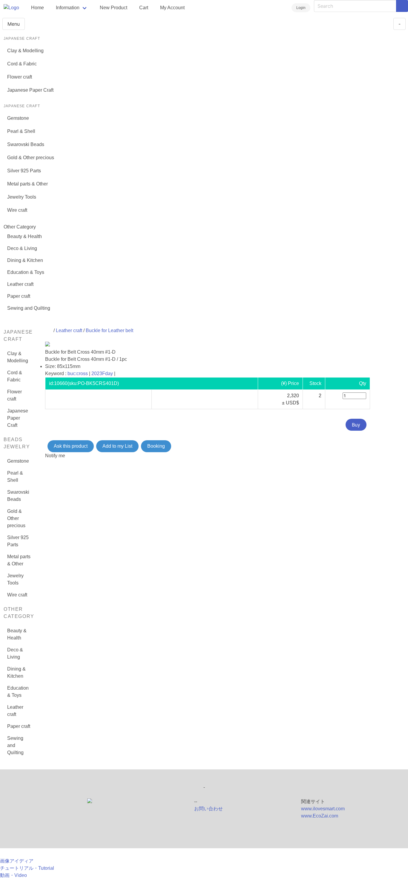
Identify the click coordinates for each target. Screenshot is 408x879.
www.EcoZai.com (319, 815)
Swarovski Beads (25, 144)
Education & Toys (25, 272)
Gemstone (18, 118)
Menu (13, 24)
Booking (156, 446)
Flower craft (19, 76)
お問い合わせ (208, 808)
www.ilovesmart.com (323, 808)
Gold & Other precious (30, 157)
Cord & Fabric (22, 63)
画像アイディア (16, 860)
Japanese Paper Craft (30, 90)
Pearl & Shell (21, 131)
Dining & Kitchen (25, 260)
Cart (143, 7)
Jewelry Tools (21, 197)
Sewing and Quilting (28, 308)
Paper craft (18, 296)
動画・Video (13, 875)
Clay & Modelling (25, 50)
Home (37, 7)
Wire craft (17, 210)
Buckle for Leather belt (109, 330)
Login (301, 8)
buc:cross (78, 373)
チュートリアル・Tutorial (27, 868)
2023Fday (102, 373)
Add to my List (117, 446)
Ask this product (71, 446)
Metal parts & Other (27, 183)
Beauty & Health (24, 236)
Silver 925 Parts (24, 170)
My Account (172, 7)
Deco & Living (22, 248)
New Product (113, 7)
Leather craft (20, 284)
